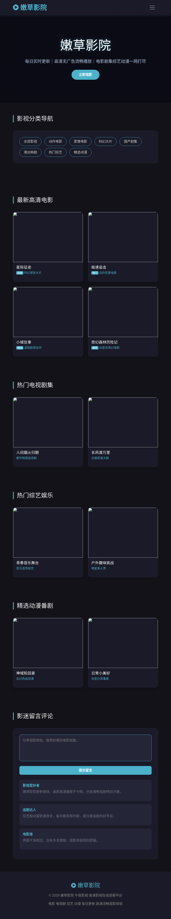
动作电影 (55, 141)
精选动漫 (80, 152)
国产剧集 (130, 141)
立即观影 (85, 74)
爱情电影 (80, 141)
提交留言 (85, 770)
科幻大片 (105, 141)
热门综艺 (55, 152)
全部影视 (30, 141)
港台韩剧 (30, 152)
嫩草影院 (33, 7)
